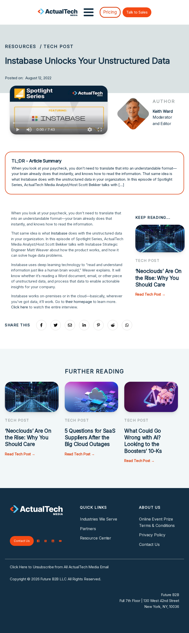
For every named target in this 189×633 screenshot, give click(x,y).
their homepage (78, 301)
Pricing (110, 12)
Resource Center (95, 538)
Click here (19, 307)
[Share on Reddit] (113, 325)
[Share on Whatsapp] (127, 325)
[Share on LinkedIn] (84, 325)
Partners (88, 528)
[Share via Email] (70, 325)
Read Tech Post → (150, 294)
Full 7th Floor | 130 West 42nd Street (149, 600)
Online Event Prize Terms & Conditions (157, 522)
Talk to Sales (137, 12)
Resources (20, 46)
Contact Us (22, 541)
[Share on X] (55, 325)
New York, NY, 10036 (161, 606)
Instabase (59, 233)
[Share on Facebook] (41, 325)
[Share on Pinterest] (98, 325)
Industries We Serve (98, 519)
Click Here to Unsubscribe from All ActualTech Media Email (59, 567)
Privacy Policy (152, 534)
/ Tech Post (57, 46)
